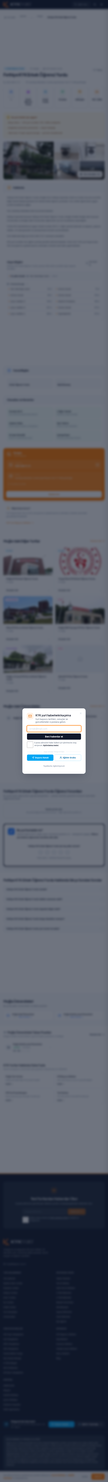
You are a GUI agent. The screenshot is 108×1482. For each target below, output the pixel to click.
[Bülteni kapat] (81, 713)
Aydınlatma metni (50, 745)
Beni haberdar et (54, 736)
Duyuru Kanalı (42, 757)
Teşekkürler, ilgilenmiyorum (54, 766)
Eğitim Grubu (69, 757)
